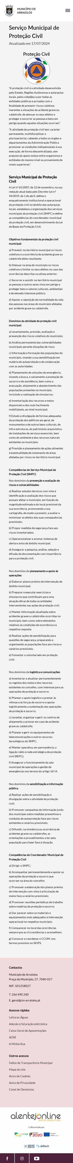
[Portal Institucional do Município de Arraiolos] (20, 11)
